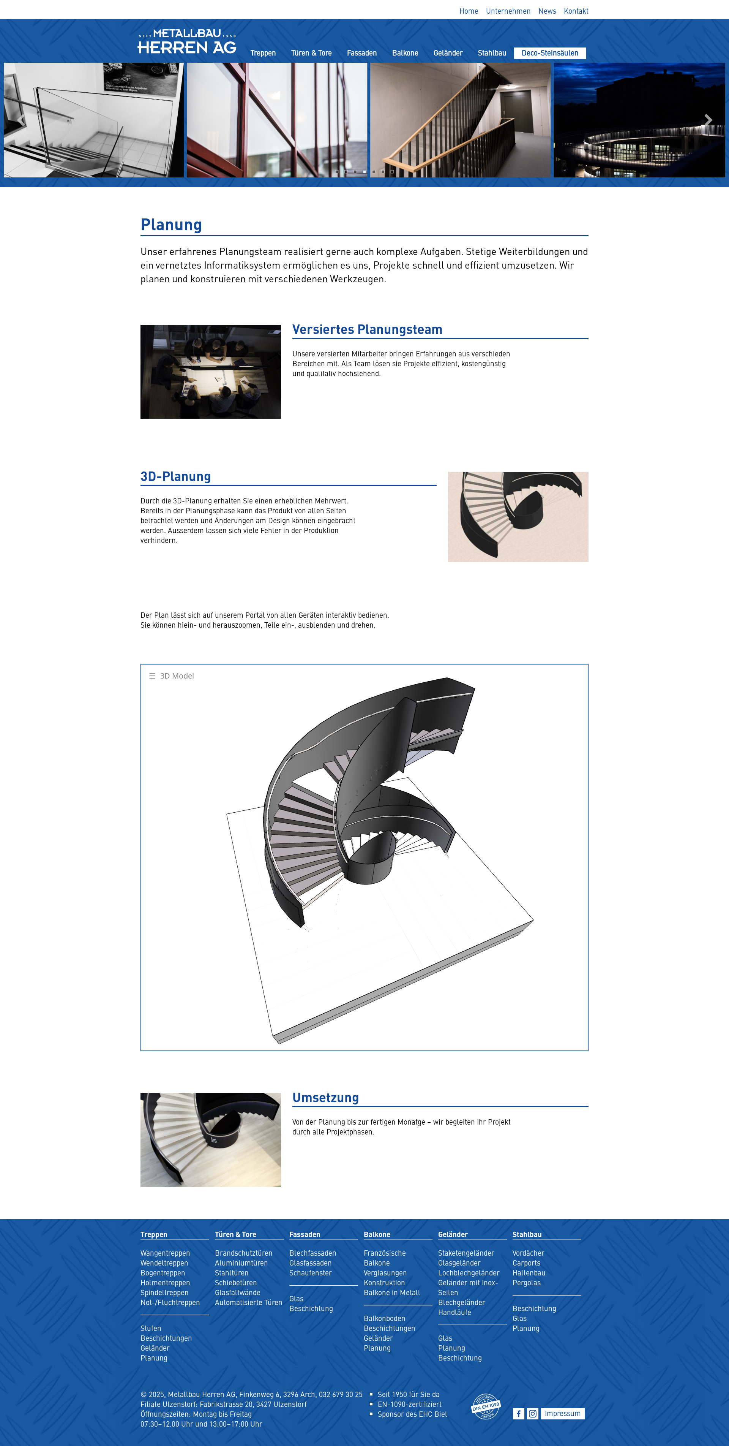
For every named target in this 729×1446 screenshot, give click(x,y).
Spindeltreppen (164, 1292)
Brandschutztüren (244, 1253)
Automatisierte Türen (248, 1302)
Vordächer (528, 1253)
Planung (153, 1357)
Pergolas (527, 1282)
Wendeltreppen (164, 1262)
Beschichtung (311, 1308)
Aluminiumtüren (241, 1262)
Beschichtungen (166, 1338)
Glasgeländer (459, 1262)
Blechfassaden (312, 1253)
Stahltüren (232, 1272)
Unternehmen (508, 11)
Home (468, 11)
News (547, 11)
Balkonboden (385, 1318)
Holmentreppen (165, 1282)
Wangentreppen (165, 1253)
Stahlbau (492, 52)
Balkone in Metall (392, 1292)
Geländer (448, 52)
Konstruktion (384, 1282)
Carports (526, 1262)
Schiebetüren (236, 1282)
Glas (296, 1298)
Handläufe (454, 1312)
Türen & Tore (311, 52)
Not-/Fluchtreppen (170, 1302)
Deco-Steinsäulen (550, 52)
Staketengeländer (466, 1253)
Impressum (563, 1413)
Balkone (405, 52)
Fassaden (362, 52)
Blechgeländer (461, 1302)
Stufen (150, 1328)
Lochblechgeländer (469, 1272)
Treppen (263, 52)
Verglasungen (385, 1272)
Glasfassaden (310, 1262)
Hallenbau (529, 1272)
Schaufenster (310, 1272)
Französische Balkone (385, 1257)
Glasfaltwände (237, 1292)
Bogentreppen (162, 1272)
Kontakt (576, 11)
